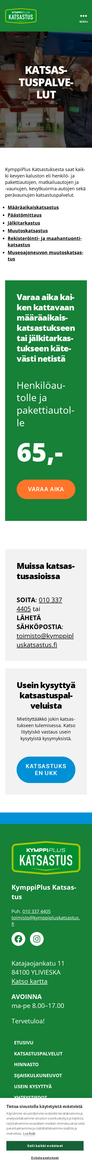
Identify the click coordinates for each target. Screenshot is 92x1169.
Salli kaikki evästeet (45, 1146)
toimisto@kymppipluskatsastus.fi (45, 640)
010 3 (47, 599)
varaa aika (46, 489)
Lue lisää (29, 1133)
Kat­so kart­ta (30, 981)
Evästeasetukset (45, 1158)
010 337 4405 (36, 911)
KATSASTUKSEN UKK (46, 770)
